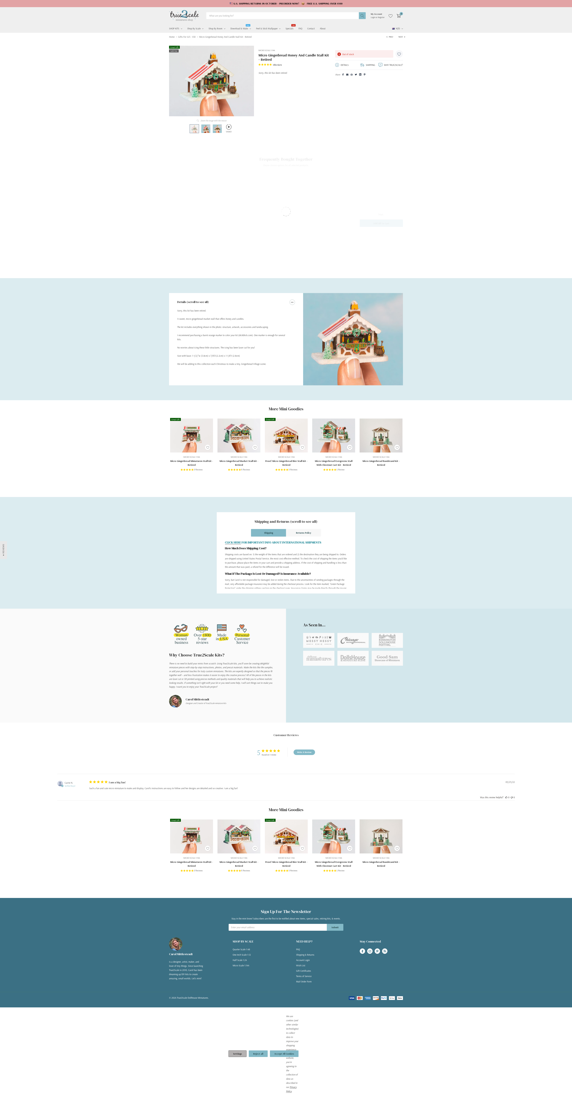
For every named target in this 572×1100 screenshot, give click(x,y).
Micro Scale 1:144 (241, 965)
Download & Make (239, 28)
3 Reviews (198, 470)
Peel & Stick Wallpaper (267, 28)
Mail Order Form (304, 981)
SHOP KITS (174, 28)
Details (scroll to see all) (193, 302)
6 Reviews (245, 470)
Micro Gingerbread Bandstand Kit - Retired (381, 462)
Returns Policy (303, 532)
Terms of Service (303, 976)
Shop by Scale (194, 28)
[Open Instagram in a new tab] (369, 951)
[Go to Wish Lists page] (391, 15)
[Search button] (362, 15)
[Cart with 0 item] (399, 15)
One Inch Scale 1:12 (242, 954)
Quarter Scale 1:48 (241, 949)
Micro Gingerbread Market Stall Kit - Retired (239, 462)
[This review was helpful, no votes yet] (506, 797)
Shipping (268, 532)
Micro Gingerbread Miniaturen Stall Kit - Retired (191, 462)
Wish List (300, 965)
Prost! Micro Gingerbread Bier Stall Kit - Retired (286, 462)
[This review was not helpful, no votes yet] (512, 797)
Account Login (303, 960)
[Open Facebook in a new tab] (362, 951)
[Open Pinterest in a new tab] (377, 951)
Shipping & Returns (305, 954)
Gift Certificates (303, 970)
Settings (237, 1053)
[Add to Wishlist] (399, 54)
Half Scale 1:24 (240, 960)
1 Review (340, 470)
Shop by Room (215, 28)
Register (381, 17)
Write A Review (304, 752)
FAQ (298, 949)
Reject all (258, 1053)
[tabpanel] (353, 339)
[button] (3, 550)
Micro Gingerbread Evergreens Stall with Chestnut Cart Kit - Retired (333, 462)
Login (373, 17)
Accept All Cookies (284, 1053)
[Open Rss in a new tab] (384, 951)
